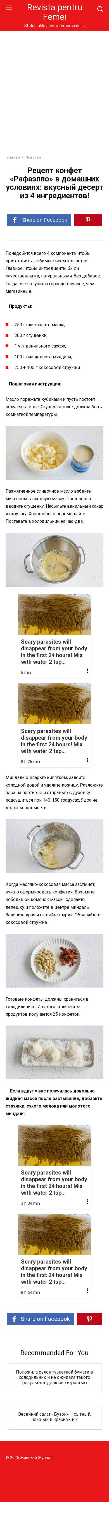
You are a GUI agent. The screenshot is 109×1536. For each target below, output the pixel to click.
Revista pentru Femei (54, 12)
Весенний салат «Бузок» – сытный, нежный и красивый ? (54, 1417)
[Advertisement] (54, 88)
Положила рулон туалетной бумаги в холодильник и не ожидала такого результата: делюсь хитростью (54, 1377)
